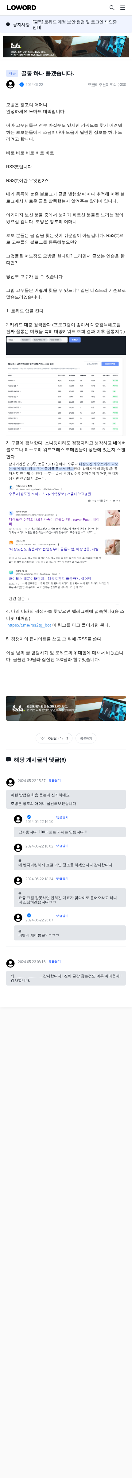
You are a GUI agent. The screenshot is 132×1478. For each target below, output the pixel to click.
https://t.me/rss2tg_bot (29, 625)
